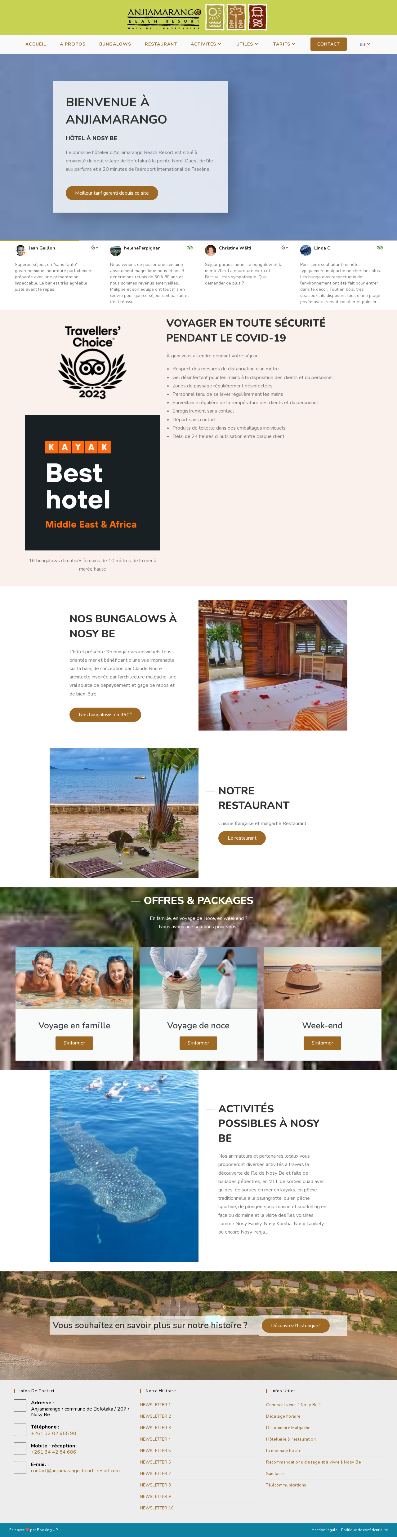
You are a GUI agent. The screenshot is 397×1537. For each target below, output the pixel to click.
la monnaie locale (283, 1451)
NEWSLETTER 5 (155, 1451)
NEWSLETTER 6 (155, 1462)
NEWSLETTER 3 (155, 1428)
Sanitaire (274, 1474)
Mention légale (324, 1529)
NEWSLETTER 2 (155, 1416)
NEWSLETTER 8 (155, 1485)
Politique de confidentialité (364, 1529)
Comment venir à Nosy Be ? (293, 1405)
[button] (6, 275)
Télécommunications (286, 1485)
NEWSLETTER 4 (155, 1439)
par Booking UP (44, 1529)
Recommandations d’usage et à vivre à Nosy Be (313, 1462)
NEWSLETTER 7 (155, 1474)
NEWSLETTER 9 (155, 1496)
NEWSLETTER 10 (157, 1508)
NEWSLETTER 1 (155, 1405)
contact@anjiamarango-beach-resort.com (75, 1470)
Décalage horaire (283, 1416)
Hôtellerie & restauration (291, 1439)
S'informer (74, 1043)
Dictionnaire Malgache (288, 1428)
